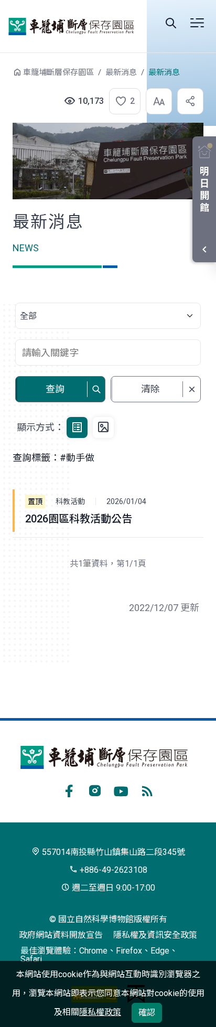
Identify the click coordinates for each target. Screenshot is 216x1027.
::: (5, 77)
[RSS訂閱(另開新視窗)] (147, 789)
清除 (150, 388)
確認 (146, 1013)
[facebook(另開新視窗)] (69, 789)
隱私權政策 (100, 1012)
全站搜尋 (170, 23)
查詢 (55, 388)
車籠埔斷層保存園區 (71, 26)
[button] (121, 101)
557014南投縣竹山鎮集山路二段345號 (112, 852)
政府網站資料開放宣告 (61, 935)
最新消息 (121, 72)
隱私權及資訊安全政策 (155, 935)
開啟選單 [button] (197, 23)
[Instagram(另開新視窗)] (95, 789)
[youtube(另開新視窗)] (121, 789)
